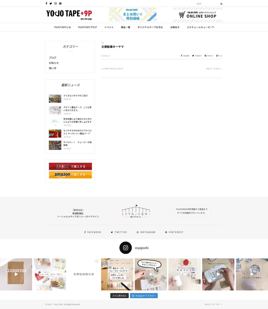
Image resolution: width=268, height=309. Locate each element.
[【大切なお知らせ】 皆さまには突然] (83, 274)
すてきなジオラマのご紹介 (75, 95)
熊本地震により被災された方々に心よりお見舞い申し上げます (77, 120)
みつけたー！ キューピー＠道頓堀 (77, 144)
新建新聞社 (78, 213)
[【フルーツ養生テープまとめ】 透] (50, 274)
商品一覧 (125, 27)
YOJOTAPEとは (62, 27)
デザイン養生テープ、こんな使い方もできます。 (77, 109)
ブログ (52, 57)
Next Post (213, 68)
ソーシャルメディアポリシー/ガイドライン (78, 216)
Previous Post (113, 68)
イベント (109, 27)
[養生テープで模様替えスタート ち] (218, 274)
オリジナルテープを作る (150, 27)
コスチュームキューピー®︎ (200, 27)
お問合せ (175, 27)
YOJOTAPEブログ (87, 27)
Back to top (213, 304)
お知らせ (54, 63)
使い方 (52, 68)
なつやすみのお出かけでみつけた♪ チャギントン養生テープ (77, 132)
